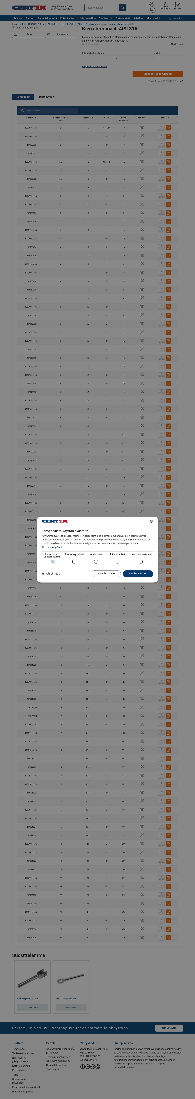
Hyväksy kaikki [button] (138, 573)
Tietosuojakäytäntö (52, 547)
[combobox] (151, 521)
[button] (52, 573)
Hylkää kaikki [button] (106, 573)
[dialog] (97, 549)
